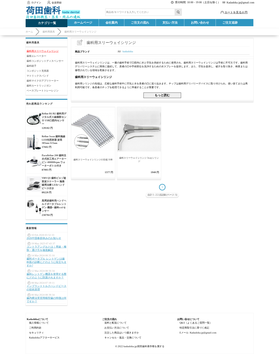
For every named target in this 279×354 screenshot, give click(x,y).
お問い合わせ (200, 22)
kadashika (128, 51)
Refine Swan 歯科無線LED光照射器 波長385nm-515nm (53, 139)
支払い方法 (170, 22)
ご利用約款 (35, 327)
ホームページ (83, 22)
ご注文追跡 (230, 22)
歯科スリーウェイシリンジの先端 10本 (93, 159)
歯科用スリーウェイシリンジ (80, 31)
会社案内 (112, 22)
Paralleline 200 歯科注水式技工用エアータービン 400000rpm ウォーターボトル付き (54, 160)
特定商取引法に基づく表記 (194, 327)
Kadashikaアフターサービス (44, 337)
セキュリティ (36, 332)
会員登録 (56, 2)
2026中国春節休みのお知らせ (44, 238)
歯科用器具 (49, 31)
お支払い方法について (116, 327)
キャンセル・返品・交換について (122, 337)
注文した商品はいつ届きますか (121, 332)
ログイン (36, 2)
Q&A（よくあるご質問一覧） (196, 322)
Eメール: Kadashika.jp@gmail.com (198, 332)
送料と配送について (115, 322)
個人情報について (39, 322)
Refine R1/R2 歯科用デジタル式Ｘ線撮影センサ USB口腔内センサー (54, 118)
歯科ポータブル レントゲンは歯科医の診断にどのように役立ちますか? (46, 262)
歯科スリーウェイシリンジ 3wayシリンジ (139, 159)
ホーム (29, 31)
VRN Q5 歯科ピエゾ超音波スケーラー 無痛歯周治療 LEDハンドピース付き (54, 183)
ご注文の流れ (140, 22)
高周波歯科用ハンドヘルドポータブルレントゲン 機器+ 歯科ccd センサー (54, 205)
